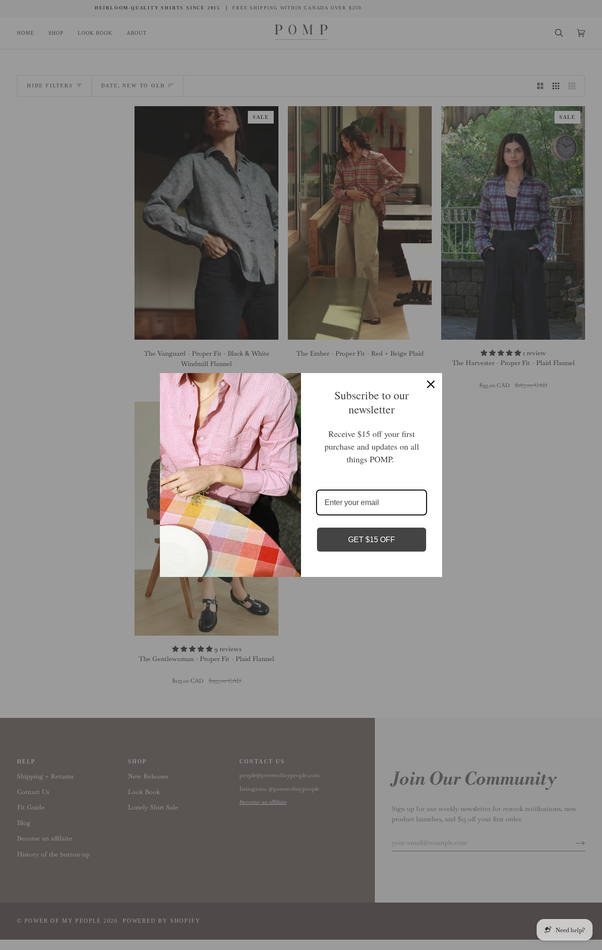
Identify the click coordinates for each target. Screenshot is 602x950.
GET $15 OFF (371, 540)
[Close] (431, 384)
